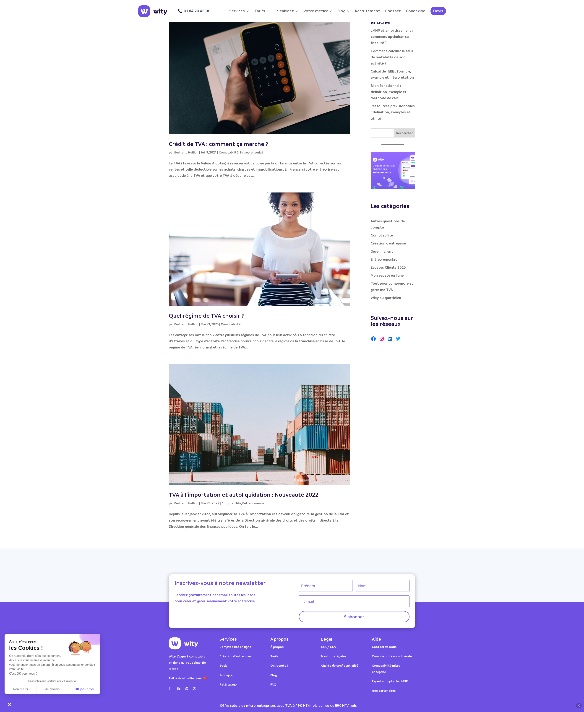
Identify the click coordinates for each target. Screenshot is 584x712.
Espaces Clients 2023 (388, 267)
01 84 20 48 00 (197, 10)
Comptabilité (228, 152)
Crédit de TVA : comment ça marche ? (218, 143)
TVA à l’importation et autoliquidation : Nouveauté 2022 (243, 494)
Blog (341, 10)
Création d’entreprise (235, 656)
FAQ (273, 684)
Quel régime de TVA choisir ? (206, 315)
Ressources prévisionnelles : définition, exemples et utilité (393, 112)
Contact (393, 10)
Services (237, 10)
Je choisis (52, 689)
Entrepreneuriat (251, 152)
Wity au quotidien (386, 297)
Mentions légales (333, 656)
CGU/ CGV (328, 647)
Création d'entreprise (388, 243)
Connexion (415, 10)
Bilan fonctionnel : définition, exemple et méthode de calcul (389, 91)
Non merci (20, 689)
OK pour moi (84, 689)
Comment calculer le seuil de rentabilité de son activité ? (392, 57)
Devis (438, 10)
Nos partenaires (384, 690)
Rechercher (404, 133)
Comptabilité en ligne (235, 647)
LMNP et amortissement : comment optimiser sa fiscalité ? (392, 36)
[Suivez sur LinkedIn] (178, 688)
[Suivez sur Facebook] (170, 688)
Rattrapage (228, 684)
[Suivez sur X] (194, 688)
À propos (277, 647)
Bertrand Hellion (186, 152)
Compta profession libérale (392, 656)
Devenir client (382, 251)
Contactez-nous (384, 647)
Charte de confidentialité (339, 665)
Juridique (225, 675)
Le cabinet (284, 10)
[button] (9, 704)
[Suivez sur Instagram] (186, 688)
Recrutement (367, 10)
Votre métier (315, 10)
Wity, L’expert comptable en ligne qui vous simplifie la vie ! (187, 662)
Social (223, 665)
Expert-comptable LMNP (390, 681)
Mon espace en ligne (387, 275)
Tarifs (259, 10)
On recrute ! (279, 665)
